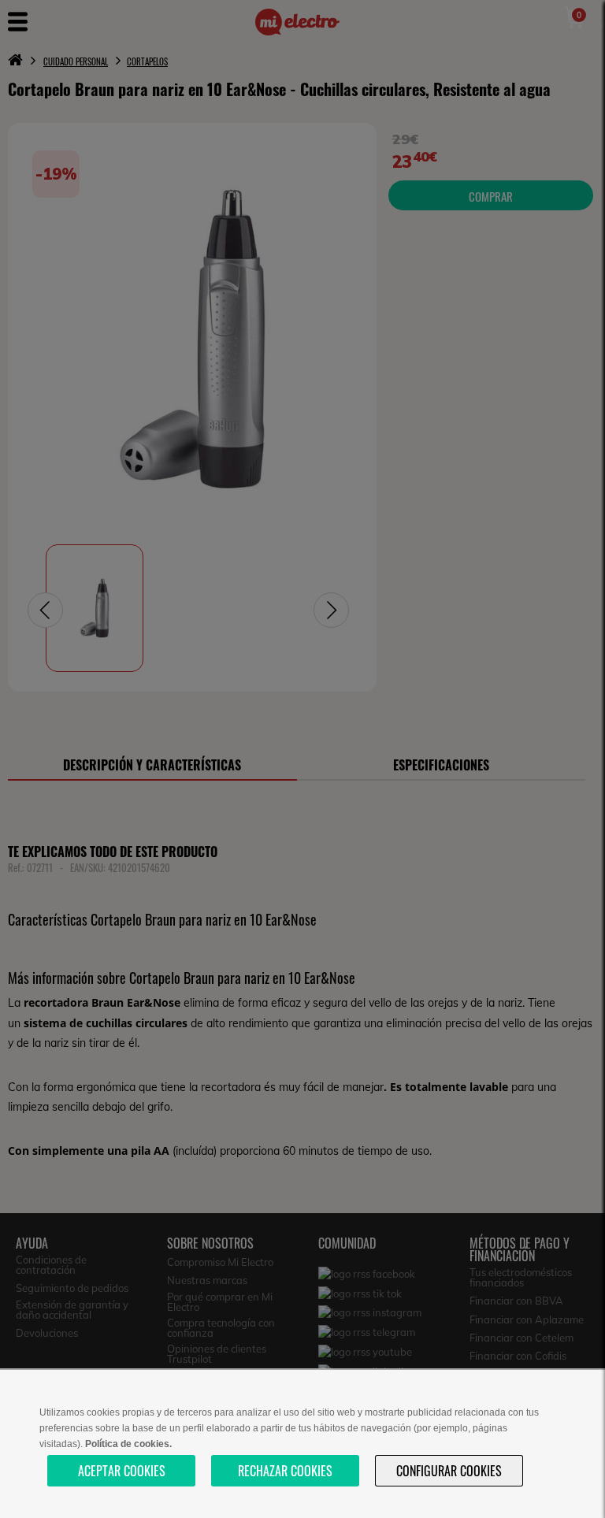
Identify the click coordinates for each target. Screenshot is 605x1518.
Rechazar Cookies (285, 1470)
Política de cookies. (128, 1443)
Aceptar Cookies (121, 1470)
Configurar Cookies (449, 1470)
